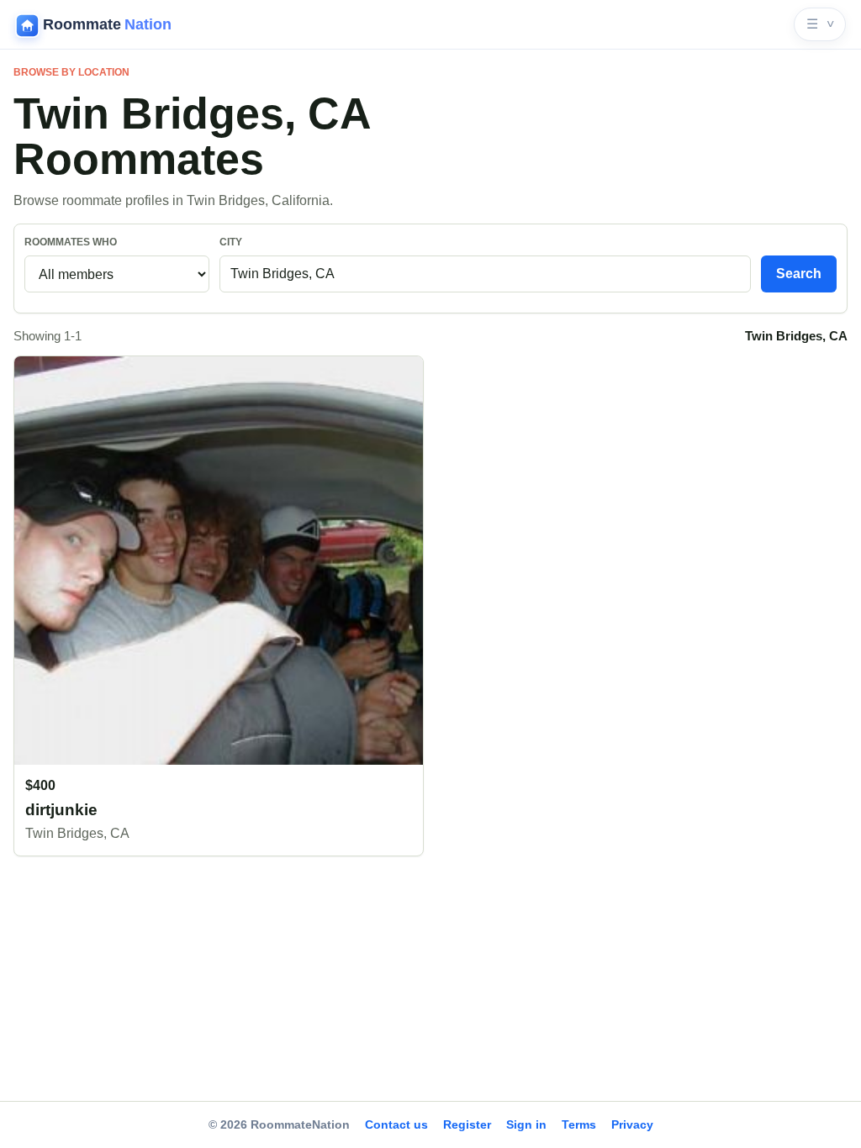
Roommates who (70, 242)
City (230, 242)
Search (798, 273)
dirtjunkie (61, 810)
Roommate (107, 24)
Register (467, 1124)
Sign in (526, 1124)
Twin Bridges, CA (77, 833)
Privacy (632, 1124)
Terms (579, 1124)
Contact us (396, 1124)
